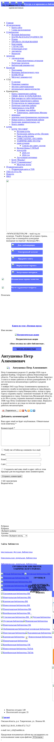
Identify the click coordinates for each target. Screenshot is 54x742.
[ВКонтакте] (34, 410)
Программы (17, 70)
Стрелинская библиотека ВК (17, 617)
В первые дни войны (26, 110)
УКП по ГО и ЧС (14, 171)
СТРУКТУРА (18, 46)
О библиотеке (12, 32)
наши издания (23, 143)
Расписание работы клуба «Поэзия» (33, 134)
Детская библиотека (42, 617)
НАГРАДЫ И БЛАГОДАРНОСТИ (27, 37)
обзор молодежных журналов (30, 60)
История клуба (23, 131)
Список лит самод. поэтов (33, 145)
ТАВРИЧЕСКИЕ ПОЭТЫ (28, 141)
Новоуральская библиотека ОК (17, 625)
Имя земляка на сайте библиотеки (27, 98)
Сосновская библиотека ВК (15, 586)
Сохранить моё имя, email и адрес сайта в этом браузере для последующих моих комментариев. (23, 470)
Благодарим (17, 44)
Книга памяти (18, 124)
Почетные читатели (20, 63)
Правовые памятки (20, 84)
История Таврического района (25, 101)
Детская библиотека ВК (14, 574)
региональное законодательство (26, 89)
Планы (15, 39)
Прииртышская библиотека (15, 641)
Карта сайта (17, 27)
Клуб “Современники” (22, 162)
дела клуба (21, 150)
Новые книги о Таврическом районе (28, 120)
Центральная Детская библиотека (17, 552)
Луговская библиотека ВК (38, 574)
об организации (13, 25)
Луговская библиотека (13, 621)
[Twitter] (31, 410)
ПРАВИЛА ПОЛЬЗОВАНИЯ (25, 42)
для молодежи (18, 58)
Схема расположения (21, 30)
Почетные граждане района (24, 105)
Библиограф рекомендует (23, 65)
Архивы (4, 536)
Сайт (3, 464)
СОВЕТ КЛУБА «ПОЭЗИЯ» (30, 138)
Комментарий (8, 428)
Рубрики (5, 528)
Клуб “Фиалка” (18, 160)
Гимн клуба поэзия (25, 136)
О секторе (16, 82)
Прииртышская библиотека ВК (17, 609)
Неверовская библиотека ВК (16, 578)
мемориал (16, 115)
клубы (9, 127)
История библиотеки (21, 34)
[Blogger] (20, 410)
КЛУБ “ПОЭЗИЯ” (20, 129)
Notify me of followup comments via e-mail (22, 450)
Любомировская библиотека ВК (17, 582)
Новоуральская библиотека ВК (17, 597)
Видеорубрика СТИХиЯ (28, 148)
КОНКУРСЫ (17, 75)
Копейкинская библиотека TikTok (18, 652)
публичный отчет (19, 49)
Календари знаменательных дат (26, 122)
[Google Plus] (23, 410)
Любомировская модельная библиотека (19, 564)
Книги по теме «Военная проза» (27, 326)
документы (16, 51)
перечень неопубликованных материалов (30, 117)
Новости (10, 174)
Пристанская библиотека (14, 633)
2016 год (26, 153)
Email (3, 459)
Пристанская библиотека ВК (16, 589)
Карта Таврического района (24, 94)
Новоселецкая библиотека (40, 637)
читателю (10, 56)
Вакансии (16, 53)
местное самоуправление (23, 86)
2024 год (26, 155)
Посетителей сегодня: (16, 712)
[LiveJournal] (26, 410)
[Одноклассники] (28, 410)
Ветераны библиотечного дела (25, 72)
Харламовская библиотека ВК (16, 593)
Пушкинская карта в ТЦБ (23, 169)
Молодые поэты (24, 164)
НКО (8, 176)
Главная (9, 23)
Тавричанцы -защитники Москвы (32, 112)
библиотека (31, 558)
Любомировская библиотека (16, 629)
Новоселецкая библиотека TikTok (18, 649)
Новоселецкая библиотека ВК (16, 605)
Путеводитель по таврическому (26, 103)
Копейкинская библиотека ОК (16, 645)
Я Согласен (37, 737)
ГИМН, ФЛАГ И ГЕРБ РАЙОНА (26, 96)
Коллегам (10, 68)
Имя (3, 454)
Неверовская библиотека (36, 621)
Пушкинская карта (14, 167)
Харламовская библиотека (39, 633)
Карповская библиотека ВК (15, 601)
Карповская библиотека (14, 637)
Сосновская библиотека (39, 629)
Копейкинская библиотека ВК (17, 613)
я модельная (19, 558)
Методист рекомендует (22, 77)
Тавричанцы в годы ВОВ (23, 108)
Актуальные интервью (27, 157)
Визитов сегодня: (14, 710)
